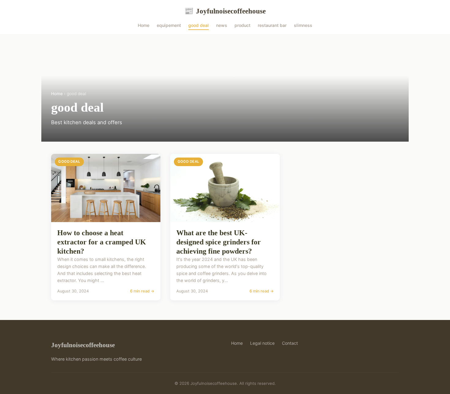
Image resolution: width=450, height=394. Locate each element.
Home (143, 25)
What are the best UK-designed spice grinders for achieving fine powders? (218, 242)
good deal (198, 25)
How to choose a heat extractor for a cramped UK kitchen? (101, 242)
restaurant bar (272, 25)
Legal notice (262, 343)
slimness (303, 25)
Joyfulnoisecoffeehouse (225, 11)
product (242, 25)
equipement (169, 25)
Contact (290, 343)
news (221, 25)
